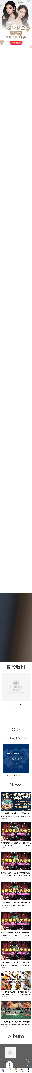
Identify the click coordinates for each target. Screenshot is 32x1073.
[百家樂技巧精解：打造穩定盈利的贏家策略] (16, 895)
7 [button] (21, 775)
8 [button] (24, 775)
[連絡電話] (9, 1067)
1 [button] (8, 775)
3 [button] (12, 775)
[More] (16, 694)
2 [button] (10, 775)
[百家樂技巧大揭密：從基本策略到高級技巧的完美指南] (16, 925)
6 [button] (19, 775)
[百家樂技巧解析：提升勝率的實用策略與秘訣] (16, 865)
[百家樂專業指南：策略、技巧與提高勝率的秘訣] (16, 758)
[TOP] (29, 1066)
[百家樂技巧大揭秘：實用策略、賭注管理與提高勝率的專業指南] (16, 835)
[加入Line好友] (9, 1064)
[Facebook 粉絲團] (9, 1065)
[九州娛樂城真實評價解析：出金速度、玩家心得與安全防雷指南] (16, 805)
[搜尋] (9, 1062)
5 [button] (17, 775)
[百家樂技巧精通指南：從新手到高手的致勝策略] (16, 954)
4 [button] (15, 775)
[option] (16, 758)
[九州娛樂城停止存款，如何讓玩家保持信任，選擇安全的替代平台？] (16, 984)
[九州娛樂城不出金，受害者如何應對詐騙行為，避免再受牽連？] (16, 1014)
